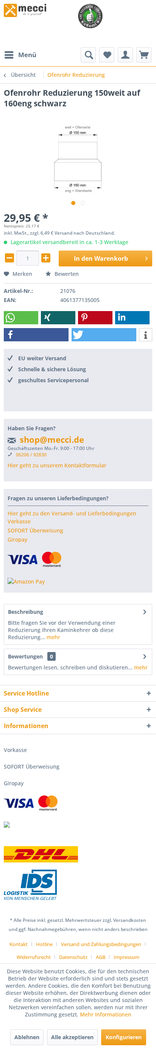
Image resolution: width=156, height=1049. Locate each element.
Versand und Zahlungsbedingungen (101, 944)
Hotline (44, 944)
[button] (21, 317)
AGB (100, 957)
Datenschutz (73, 957)
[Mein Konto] (125, 54)
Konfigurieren (124, 1037)
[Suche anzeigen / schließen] (88, 54)
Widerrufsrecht (34, 957)
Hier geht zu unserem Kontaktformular (57, 465)
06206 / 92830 (31, 454)
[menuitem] (20, 54)
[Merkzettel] (106, 54)
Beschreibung (25, 611)
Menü (27, 54)
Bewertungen (25, 656)
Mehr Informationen (105, 1014)
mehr (52, 637)
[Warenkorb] (143, 54)
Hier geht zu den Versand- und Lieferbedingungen (72, 513)
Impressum (126, 957)
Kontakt (18, 944)
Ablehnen (26, 1037)
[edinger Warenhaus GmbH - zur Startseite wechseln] (25, 10)
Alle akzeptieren (72, 1037)
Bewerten (66, 273)
